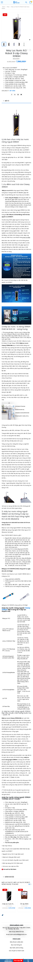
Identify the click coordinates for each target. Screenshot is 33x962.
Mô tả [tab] (7, 101)
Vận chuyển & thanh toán (16, 951)
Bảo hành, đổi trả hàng (16, 948)
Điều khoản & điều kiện (16, 942)
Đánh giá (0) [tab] (9, 877)
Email (21, 94)
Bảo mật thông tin (16, 945)
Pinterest (18, 94)
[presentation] (4, 27)
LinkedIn (15, 94)
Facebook (11, 94)
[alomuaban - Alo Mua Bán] (16, 2)
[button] (29, 884)
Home (3, 6)
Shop (8, 6)
